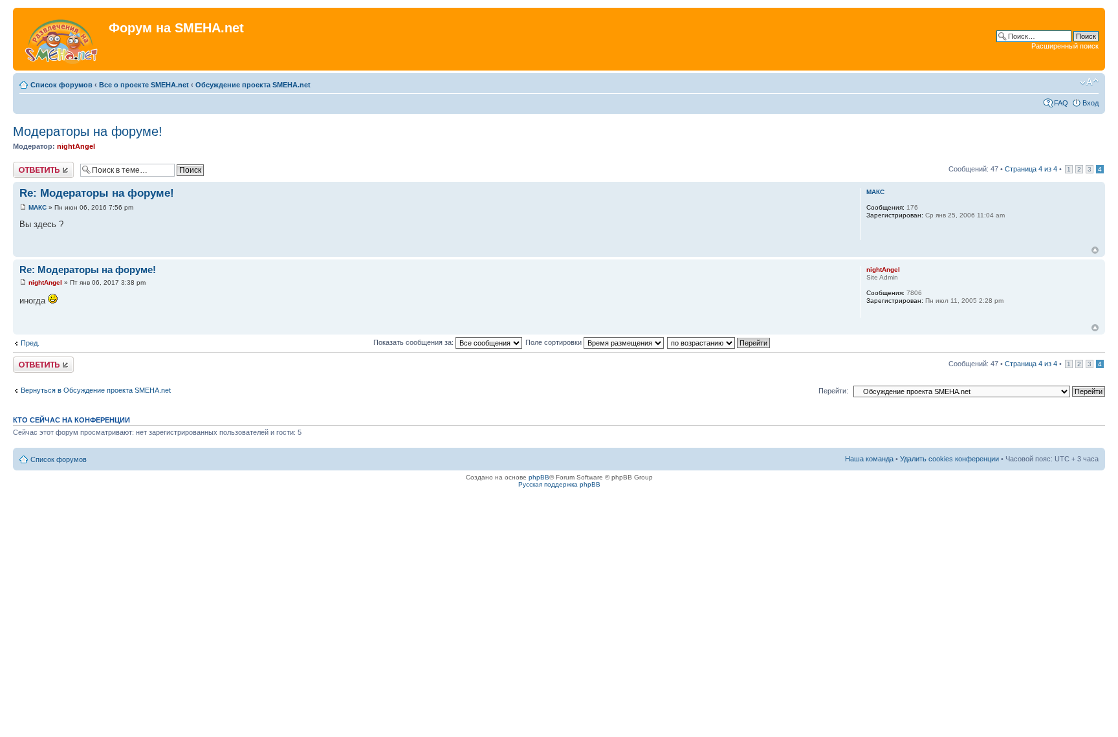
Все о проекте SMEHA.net (144, 85)
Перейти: (833, 391)
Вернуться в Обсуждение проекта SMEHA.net (96, 390)
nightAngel (76, 146)
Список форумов (61, 85)
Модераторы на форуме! (87, 131)
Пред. (30, 343)
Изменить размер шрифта (1089, 82)
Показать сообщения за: (414, 342)
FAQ (1061, 103)
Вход (1090, 103)
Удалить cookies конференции (949, 459)
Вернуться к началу (1095, 250)
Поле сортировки (554, 342)
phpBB (539, 477)
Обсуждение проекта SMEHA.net (253, 85)
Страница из (1031, 169)
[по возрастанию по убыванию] (719, 342)
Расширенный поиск (1065, 46)
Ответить (28, 166)
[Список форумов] (62, 39)
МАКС (37, 207)
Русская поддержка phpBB (559, 484)
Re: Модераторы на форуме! (96, 193)
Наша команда (869, 459)
